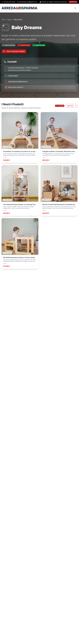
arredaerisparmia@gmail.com (27, 2)
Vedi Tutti (70, 106)
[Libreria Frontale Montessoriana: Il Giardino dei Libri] (59, 190)
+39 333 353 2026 (9, 2)
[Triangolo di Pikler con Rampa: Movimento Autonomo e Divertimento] (59, 137)
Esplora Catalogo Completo (16, 51)
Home (3, 19)
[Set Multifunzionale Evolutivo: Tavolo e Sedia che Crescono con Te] (20, 243)
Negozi (9, 19)
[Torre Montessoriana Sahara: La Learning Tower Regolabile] (20, 190)
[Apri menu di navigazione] (75, 8)
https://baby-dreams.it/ (15, 87)
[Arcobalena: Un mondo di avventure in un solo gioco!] (20, 137)
